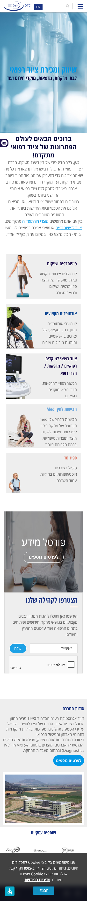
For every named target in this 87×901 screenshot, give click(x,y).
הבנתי (44, 890)
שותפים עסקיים (43, 832)
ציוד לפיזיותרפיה (69, 227)
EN (38, 7)
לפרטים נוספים (43, 557)
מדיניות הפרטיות (37, 879)
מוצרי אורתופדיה (35, 221)
